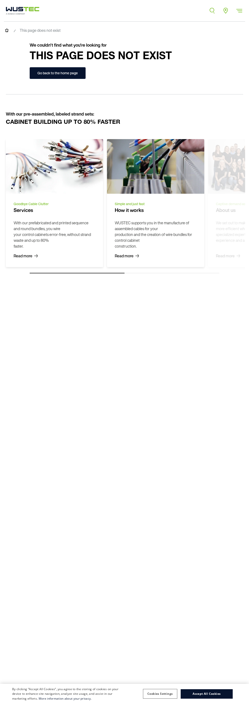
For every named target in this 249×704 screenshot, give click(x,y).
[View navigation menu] (239, 11)
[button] (160, 693)
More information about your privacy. (65, 698)
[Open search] (212, 11)
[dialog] (124, 694)
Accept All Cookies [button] (207, 694)
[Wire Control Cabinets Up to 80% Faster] (22, 10)
